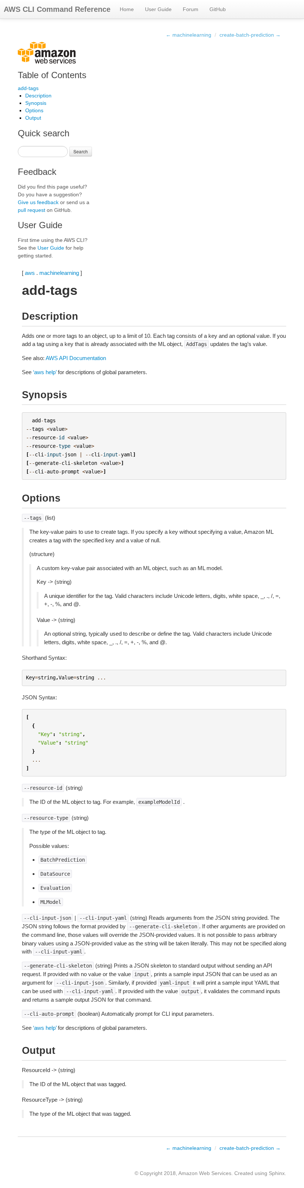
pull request (31, 210)
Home (127, 9)
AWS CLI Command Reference (57, 9)
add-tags (28, 88)
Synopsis (35, 103)
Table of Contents (52, 75)
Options (34, 110)
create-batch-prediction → (250, 35)
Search (80, 151)
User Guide (158, 9)
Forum (190, 9)
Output (33, 118)
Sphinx (277, 1173)
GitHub (217, 9)
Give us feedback (38, 202)
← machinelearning (188, 35)
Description (38, 96)
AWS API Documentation (76, 358)
